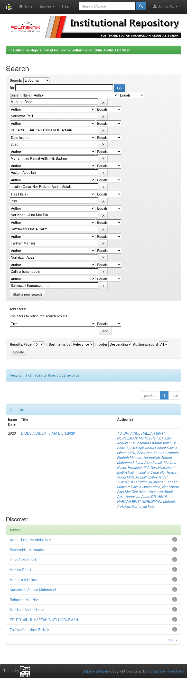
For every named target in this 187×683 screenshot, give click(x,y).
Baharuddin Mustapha (147, 481)
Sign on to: (166, 6)
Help (65, 6)
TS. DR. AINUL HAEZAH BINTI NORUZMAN (44, 619)
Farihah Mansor (129, 457)
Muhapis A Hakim (23, 579)
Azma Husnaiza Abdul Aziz (30, 539)
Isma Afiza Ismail (149, 462)
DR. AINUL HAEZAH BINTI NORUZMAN (142, 499)
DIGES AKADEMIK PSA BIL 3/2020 (48, 433)
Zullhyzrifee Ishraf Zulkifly (29, 629)
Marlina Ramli (149, 438)
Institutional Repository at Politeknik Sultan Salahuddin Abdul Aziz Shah (70, 50)
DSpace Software (96, 671)
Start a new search (27, 294)
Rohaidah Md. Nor (142, 467)
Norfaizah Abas (137, 496)
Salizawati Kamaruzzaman (157, 452)
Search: (16, 80)
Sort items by (60, 344)
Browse (46, 6)
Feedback (176, 671)
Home (27, 6)
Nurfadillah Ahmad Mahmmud (33, 589)
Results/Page (21, 344)
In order (100, 344)
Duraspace (156, 671)
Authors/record (145, 344)
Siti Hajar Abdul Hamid (147, 447)
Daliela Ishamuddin (145, 486)
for (12, 87)
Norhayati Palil (143, 506)
